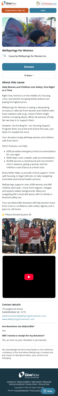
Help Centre (36, 382)
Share (29, 75)
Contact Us (11, 382)
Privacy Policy (31, 384)
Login (43, 10)
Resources (47, 382)
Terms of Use (44, 384)
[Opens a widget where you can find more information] (47, 391)
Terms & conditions (16, 384)
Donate (29, 67)
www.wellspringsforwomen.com (18, 319)
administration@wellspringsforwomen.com (24, 315)
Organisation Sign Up (15, 10)
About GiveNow (23, 382)
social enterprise (21, 390)
